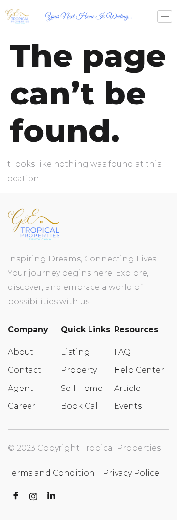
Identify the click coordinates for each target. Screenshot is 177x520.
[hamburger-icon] (164, 16)
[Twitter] (33, 496)
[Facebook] (16, 496)
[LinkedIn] (51, 496)
